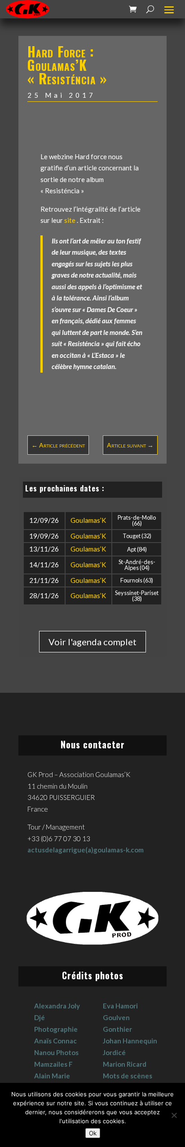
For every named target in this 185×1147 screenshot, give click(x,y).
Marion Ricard (124, 1064)
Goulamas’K (88, 520)
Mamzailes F (53, 1064)
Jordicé (114, 1052)
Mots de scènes (127, 1076)
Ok (93, 1133)
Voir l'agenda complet (92, 641)
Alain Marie (52, 1076)
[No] (173, 1115)
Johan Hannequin (130, 1041)
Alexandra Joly (57, 1006)
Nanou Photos (56, 1052)
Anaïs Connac (55, 1041)
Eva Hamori (120, 1006)
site (70, 220)
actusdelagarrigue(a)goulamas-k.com (85, 850)
